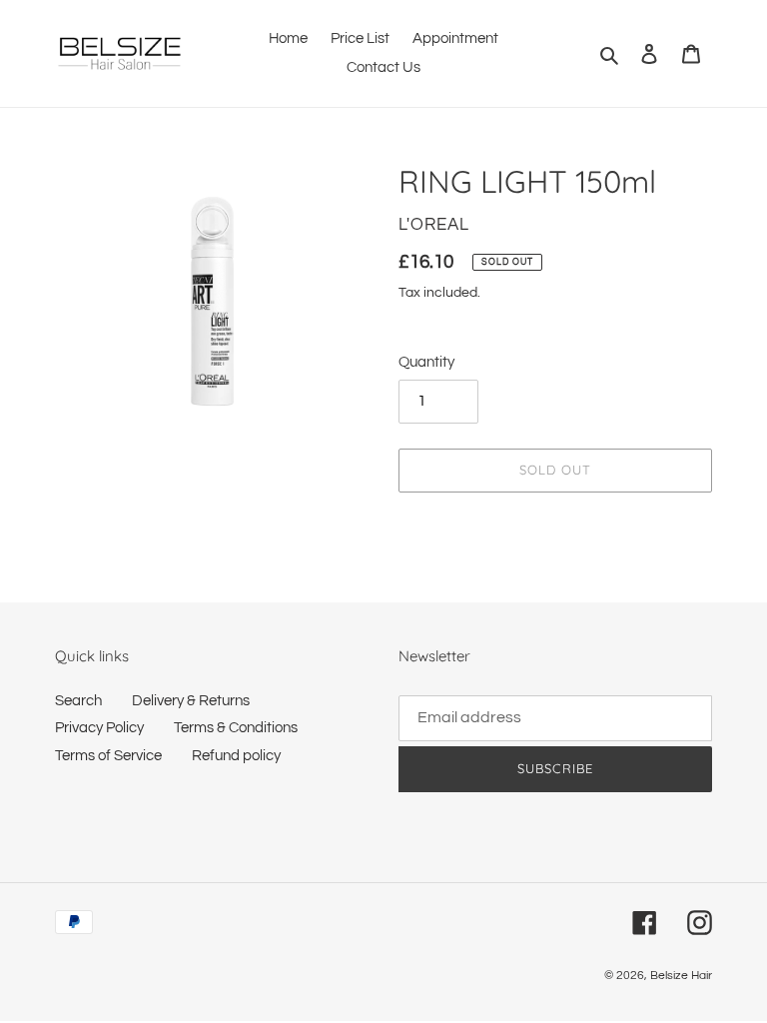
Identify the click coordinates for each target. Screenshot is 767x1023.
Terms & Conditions (236, 727)
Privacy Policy (99, 727)
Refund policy (236, 755)
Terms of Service (108, 755)
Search (78, 700)
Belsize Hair (681, 975)
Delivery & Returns (191, 700)
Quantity (426, 362)
